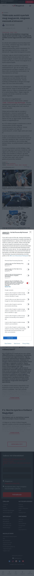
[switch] (28, 264)
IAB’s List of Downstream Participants (19, 255)
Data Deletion (8, 343)
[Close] (30, 232)
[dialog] (17, 288)
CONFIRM (10, 338)
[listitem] (17, 260)
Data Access (17, 343)
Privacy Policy (26, 343)
